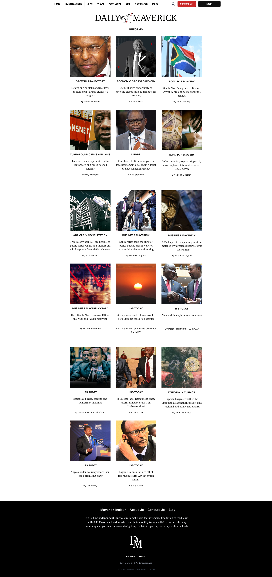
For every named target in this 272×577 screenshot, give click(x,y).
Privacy (130, 556)
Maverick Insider (113, 510)
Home (57, 4)
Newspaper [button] (141, 4)
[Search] (173, 4)
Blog (171, 510)
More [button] (155, 4)
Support (184, 4)
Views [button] (100, 4)
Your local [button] (115, 4)
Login (209, 4)
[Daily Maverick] (136, 18)
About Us (137, 510)
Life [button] (128, 4)
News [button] (90, 4)
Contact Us (156, 510)
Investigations (73, 4)
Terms (142, 556)
